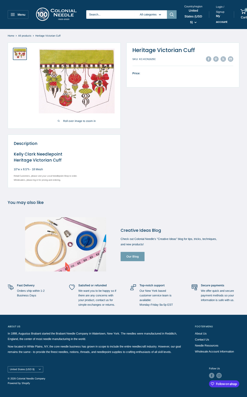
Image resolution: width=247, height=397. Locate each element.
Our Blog (132, 256)
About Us (201, 333)
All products (24, 35)
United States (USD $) (22, 369)
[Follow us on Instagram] (219, 375)
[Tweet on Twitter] (223, 59)
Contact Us (202, 339)
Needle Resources (206, 345)
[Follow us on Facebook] (211, 375)
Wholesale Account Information (214, 351)
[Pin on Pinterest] (216, 59)
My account (221, 18)
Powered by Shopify (19, 383)
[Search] (172, 14)
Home (11, 35)
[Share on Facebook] (208, 59)
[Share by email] (230, 59)
